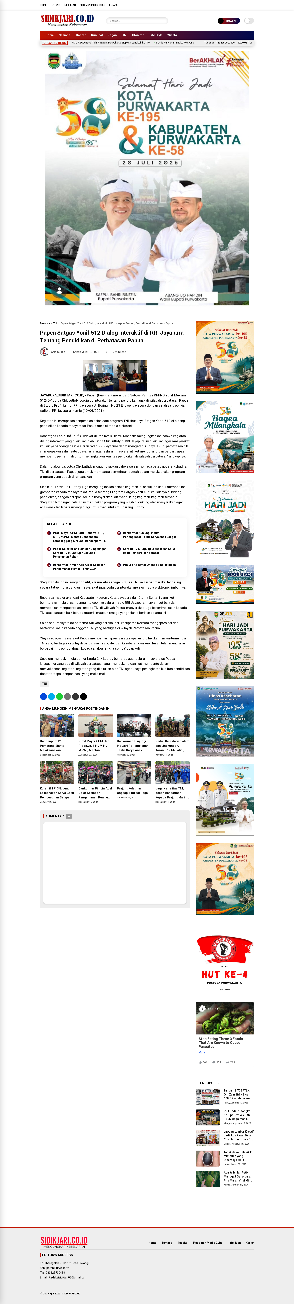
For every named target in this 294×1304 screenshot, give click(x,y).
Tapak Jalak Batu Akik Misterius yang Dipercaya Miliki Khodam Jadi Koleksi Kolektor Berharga (238, 1156)
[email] (75, 696)
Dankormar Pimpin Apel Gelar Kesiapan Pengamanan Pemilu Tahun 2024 (79, 566)
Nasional (65, 35)
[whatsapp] (59, 696)
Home (43, 5)
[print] (67, 696)
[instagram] (240, 4)
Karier (250, 1242)
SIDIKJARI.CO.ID (71, 1293)
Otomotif (138, 35)
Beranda (45, 323)
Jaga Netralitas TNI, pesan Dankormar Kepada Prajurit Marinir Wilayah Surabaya (172, 793)
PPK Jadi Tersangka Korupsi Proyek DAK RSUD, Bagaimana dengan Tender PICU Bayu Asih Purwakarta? (239, 1115)
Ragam (113, 35)
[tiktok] (252, 4)
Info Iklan (70, 5)
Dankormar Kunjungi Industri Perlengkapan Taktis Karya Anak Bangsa (150, 534)
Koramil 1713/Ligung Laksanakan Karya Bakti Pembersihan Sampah (149, 550)
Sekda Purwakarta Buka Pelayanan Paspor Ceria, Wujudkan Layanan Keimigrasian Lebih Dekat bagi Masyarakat (177, 42)
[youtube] (246, 4)
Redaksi (113, 5)
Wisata (172, 35)
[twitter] (234, 4)
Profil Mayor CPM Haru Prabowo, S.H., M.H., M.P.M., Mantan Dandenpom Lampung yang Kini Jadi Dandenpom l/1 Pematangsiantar (79, 537)
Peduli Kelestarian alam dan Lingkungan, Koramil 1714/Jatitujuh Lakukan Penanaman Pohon (80, 552)
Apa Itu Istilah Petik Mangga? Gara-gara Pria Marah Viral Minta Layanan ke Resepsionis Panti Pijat (239, 1176)
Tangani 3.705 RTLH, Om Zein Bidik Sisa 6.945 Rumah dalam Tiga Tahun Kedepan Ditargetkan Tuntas (237, 1094)
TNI (124, 35)
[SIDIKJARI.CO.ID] (67, 26)
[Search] (164, 20)
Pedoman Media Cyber (92, 5)
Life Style (156, 35)
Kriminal (97, 35)
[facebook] (228, 4)
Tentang (55, 5)
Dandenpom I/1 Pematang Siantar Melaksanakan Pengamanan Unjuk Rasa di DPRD (54, 746)
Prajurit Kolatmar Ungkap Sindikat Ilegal (150, 564)
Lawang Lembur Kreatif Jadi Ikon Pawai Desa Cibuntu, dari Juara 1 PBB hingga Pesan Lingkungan (239, 1136)
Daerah (81, 35)
